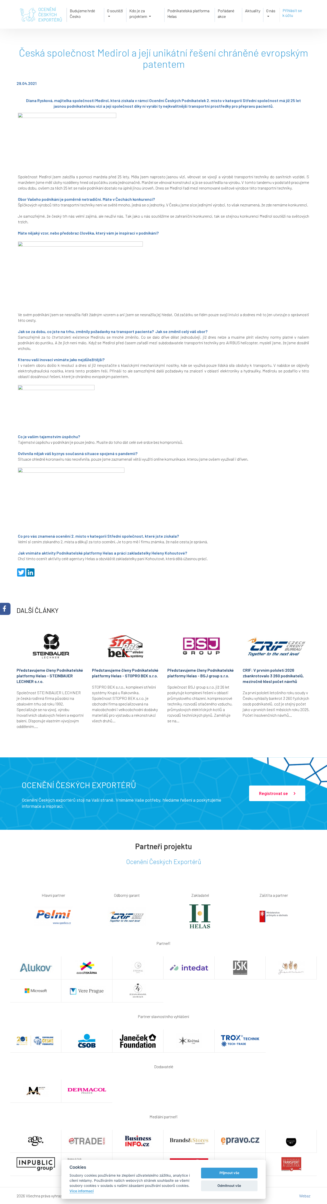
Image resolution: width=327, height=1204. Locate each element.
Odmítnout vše (229, 1186)
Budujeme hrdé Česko (82, 13)
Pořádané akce (226, 13)
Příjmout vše (229, 1173)
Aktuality (252, 10)
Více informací (81, 1191)
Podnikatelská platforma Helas (188, 13)
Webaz (304, 1195)
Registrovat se (274, 793)
